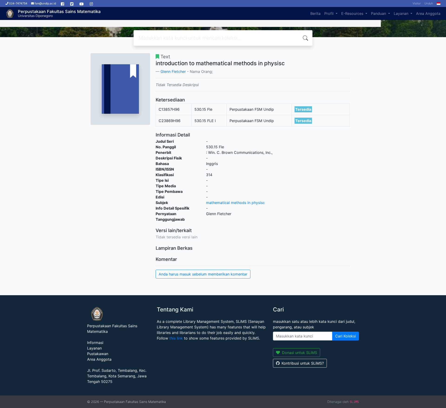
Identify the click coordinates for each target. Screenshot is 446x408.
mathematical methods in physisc (235, 202)
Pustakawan (97, 353)
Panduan (379, 13)
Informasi (95, 342)
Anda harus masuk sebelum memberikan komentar (203, 274)
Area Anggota (428, 13)
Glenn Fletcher (173, 71)
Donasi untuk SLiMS (299, 352)
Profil (329, 13)
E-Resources (352, 13)
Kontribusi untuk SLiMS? (303, 363)
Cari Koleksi (345, 336)
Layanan (402, 13)
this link (176, 338)
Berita (315, 13)
